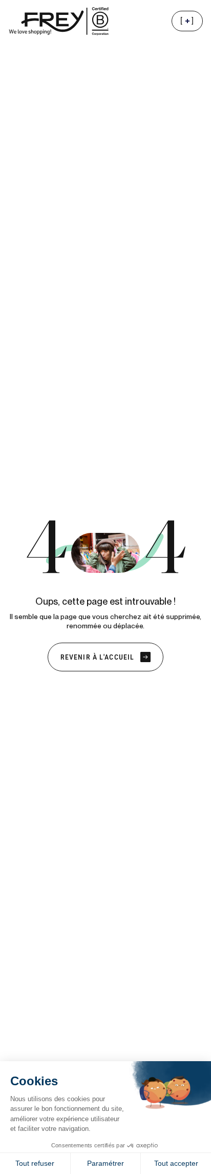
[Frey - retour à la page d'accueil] (59, 21)
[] (191, 23)
